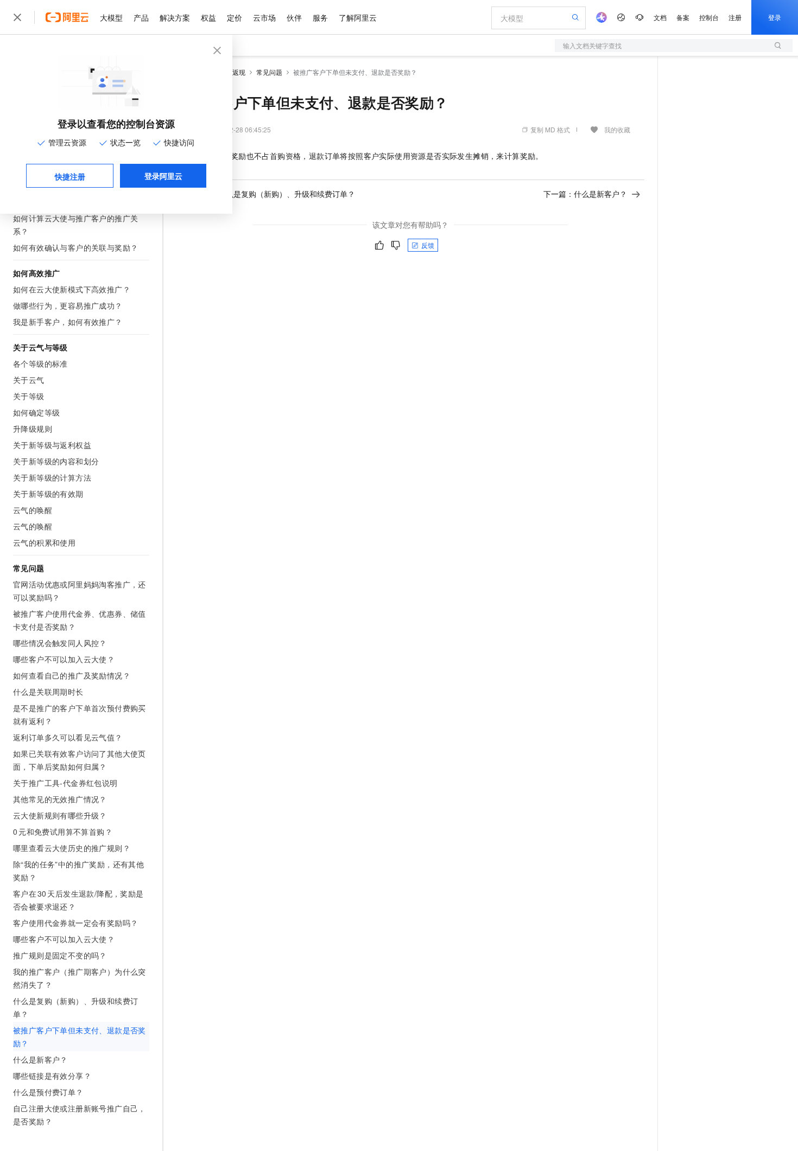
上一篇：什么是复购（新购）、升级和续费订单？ (271, 193)
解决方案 (175, 17)
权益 (208, 17)
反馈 (427, 245)
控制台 (709, 17)
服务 (320, 17)
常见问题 (269, 71)
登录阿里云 (163, 175)
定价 (234, 17)
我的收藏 (617, 129)
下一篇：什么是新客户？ (585, 193)
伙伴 (294, 17)
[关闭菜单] (17, 17)
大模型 (111, 17)
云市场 (264, 17)
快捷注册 (70, 176)
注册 (735, 17)
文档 (660, 17)
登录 (774, 17)
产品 (141, 17)
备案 (682, 17)
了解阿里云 (358, 17)
